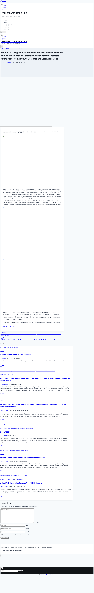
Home (5, 20)
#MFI (8, 327)
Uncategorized (22, 48)
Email (27, 528)
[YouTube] (5, 2)
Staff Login (6, 29)
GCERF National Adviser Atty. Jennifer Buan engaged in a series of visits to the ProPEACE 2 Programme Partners (29, 339)
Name (27, 525)
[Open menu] (2, 46)
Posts (5, 22)
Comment (37, 522)
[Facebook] (2, 2)
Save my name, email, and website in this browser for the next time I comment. (22, 534)
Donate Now (7, 25)
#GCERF (5, 327)
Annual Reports (8, 24)
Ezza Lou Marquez (6, 62)
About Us (6, 27)
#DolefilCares (12, 327)
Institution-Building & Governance (9, 48)
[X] (3, 2)
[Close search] (2, 568)
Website (27, 531)
